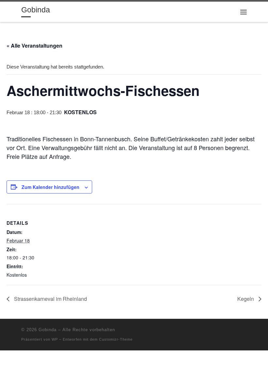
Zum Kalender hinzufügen (50, 187)
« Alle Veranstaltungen (34, 45)
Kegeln (246, 298)
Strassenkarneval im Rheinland (50, 298)
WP (55, 339)
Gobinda (48, 329)
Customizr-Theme (116, 339)
